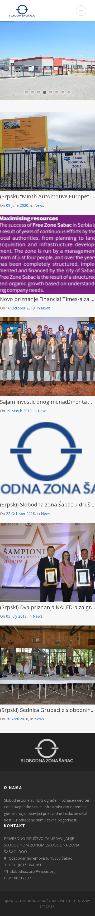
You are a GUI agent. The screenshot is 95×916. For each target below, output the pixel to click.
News (39, 205)
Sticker (47, 906)
